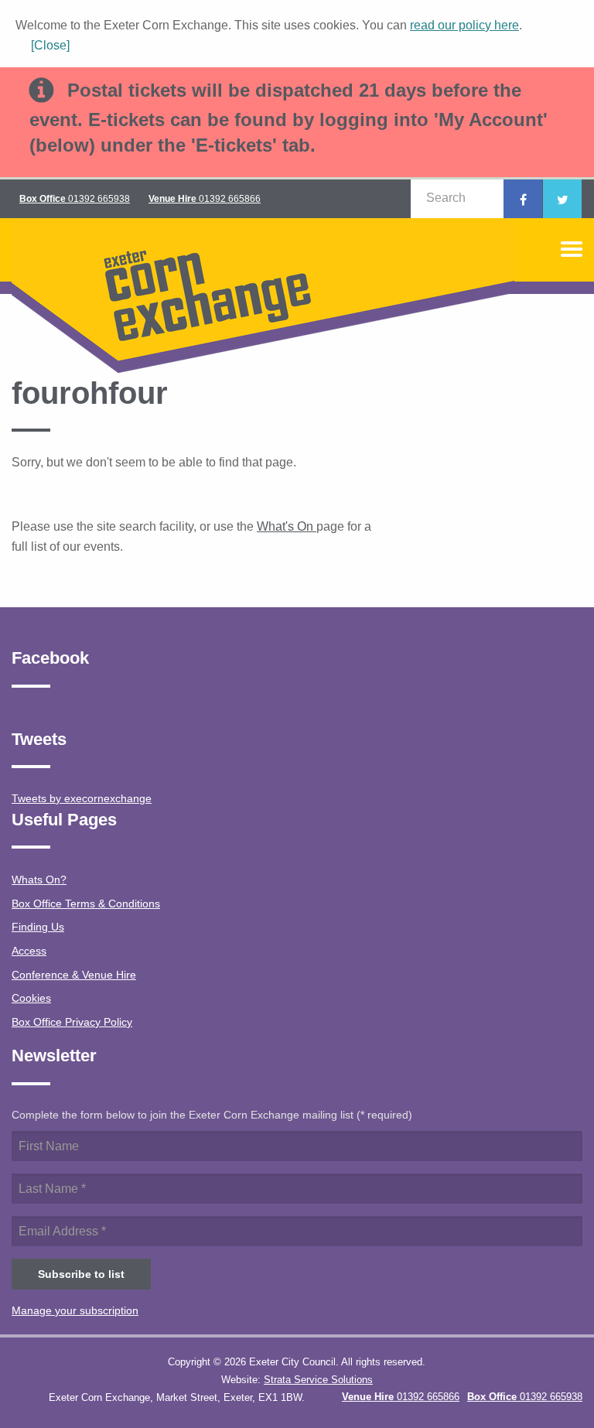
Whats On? (39, 879)
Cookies (31, 998)
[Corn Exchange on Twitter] (562, 198)
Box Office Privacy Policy (72, 1022)
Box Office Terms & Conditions (86, 903)
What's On (286, 526)
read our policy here (464, 25)
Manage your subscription (75, 1310)
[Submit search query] (484, 198)
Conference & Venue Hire (74, 975)
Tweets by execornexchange (82, 798)
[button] (42, 45)
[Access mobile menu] (571, 249)
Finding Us (38, 927)
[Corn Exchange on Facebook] (523, 198)
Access (29, 951)
